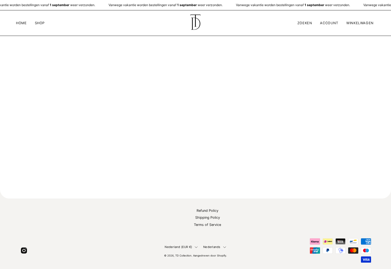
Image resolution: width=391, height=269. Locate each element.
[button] (40, 23)
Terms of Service (207, 225)
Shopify (221, 255)
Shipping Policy (207, 218)
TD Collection (183, 255)
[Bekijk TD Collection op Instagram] (24, 250)
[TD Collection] (195, 23)
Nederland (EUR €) (178, 247)
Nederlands (211, 247)
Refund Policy (207, 211)
